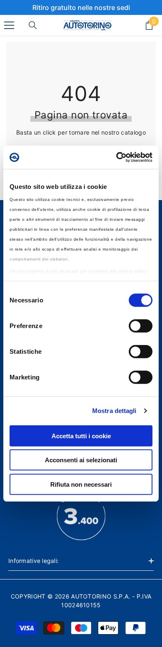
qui (75, 271)
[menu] (9, 25)
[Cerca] (33, 25)
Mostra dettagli (114, 410)
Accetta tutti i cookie (81, 435)
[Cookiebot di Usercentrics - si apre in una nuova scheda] (116, 157)
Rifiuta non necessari (81, 484)
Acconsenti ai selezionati (81, 460)
